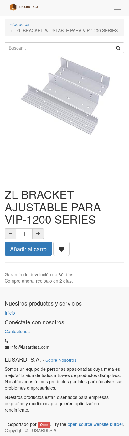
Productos (19, 24)
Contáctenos (17, 331)
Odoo (44, 424)
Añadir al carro (28, 249)
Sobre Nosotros (60, 360)
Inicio (10, 313)
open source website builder (95, 424)
